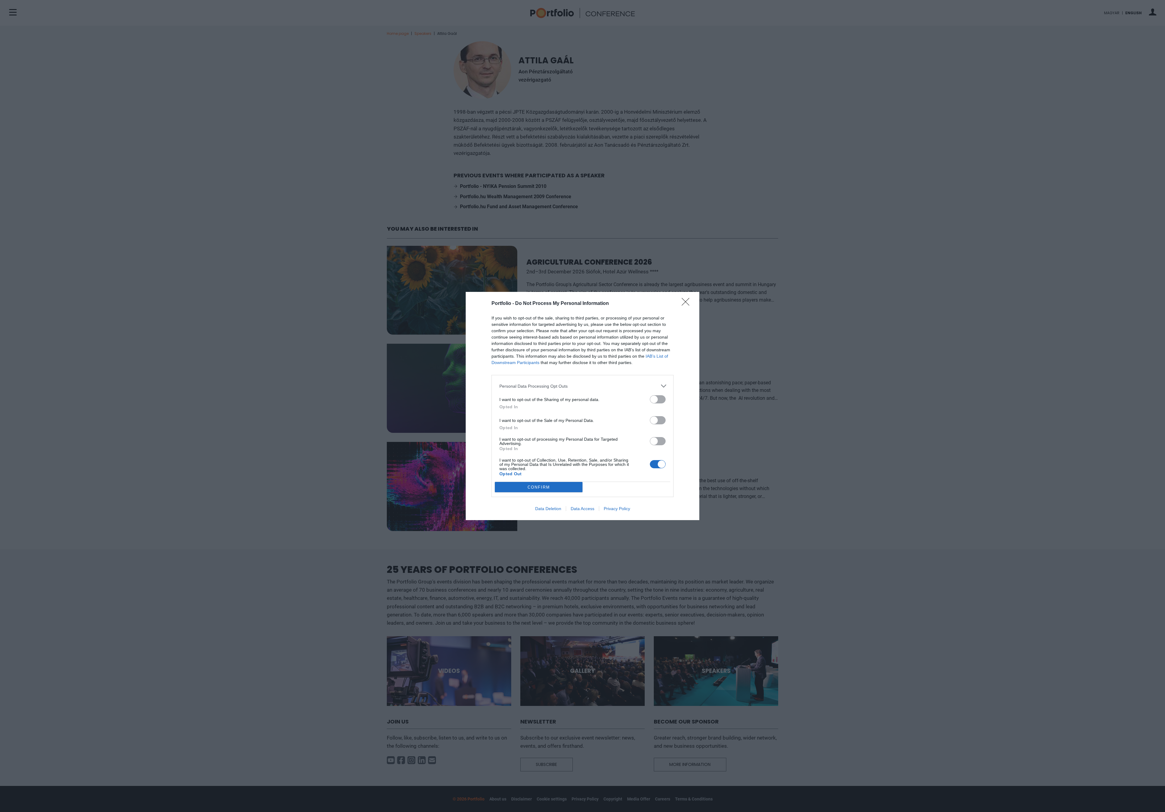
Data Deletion (548, 508)
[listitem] (582, 386)
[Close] (687, 303)
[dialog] (582, 406)
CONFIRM (539, 487)
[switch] (658, 399)
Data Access (582, 508)
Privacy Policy (617, 508)
